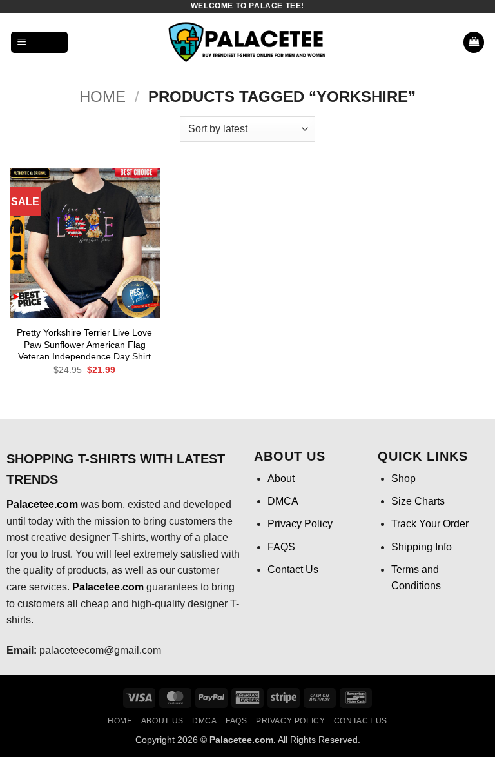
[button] (39, 42)
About (281, 478)
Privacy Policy (300, 523)
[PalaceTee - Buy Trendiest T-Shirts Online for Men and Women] (247, 42)
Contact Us (292, 569)
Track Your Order (430, 523)
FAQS (281, 546)
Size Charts (418, 501)
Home (102, 96)
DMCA (282, 501)
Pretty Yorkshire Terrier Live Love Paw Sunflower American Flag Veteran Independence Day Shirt (84, 344)
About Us (162, 720)
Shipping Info (421, 546)
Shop (403, 478)
